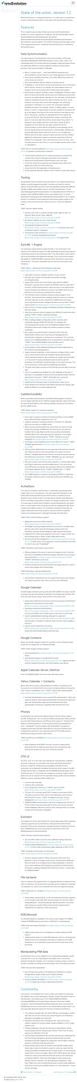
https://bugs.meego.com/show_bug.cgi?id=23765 (42, 380)
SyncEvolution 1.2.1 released (64, 1072)
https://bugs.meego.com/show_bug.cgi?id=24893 (43, 472)
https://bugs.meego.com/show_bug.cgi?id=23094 (43, 790)
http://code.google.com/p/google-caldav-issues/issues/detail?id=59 (49, 611)
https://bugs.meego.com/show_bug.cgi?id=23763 (43, 317)
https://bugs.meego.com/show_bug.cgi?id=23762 (51, 305)
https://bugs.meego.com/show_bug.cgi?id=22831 (42, 524)
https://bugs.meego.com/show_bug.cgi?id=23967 (53, 557)
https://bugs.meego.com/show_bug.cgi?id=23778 (42, 842)
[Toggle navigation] (73, 3)
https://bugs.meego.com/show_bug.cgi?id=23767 (49, 439)
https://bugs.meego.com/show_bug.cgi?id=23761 (38, 271)
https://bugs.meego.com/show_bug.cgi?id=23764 (43, 345)
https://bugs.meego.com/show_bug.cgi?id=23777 (50, 800)
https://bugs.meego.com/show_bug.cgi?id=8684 (42, 223)
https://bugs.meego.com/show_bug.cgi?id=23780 (38, 854)
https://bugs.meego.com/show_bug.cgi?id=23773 (55, 653)
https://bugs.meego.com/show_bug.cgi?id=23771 (42, 562)
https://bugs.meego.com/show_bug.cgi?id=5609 (42, 218)
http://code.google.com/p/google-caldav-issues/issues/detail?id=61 (49, 628)
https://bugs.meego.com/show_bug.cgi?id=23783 (43, 977)
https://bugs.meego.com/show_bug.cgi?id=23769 (42, 459)
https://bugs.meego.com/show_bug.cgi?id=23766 (38, 413)
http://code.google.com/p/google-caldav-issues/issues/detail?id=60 (49, 618)
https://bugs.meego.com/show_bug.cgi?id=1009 (42, 238)
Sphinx (16, 1080)
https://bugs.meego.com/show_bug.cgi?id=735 (42, 228)
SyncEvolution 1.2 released (32, 1072)
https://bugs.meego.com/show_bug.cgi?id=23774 (42, 661)
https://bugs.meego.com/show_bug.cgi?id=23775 (38, 693)
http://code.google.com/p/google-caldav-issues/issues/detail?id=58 (49, 606)
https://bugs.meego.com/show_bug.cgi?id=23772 (38, 574)
